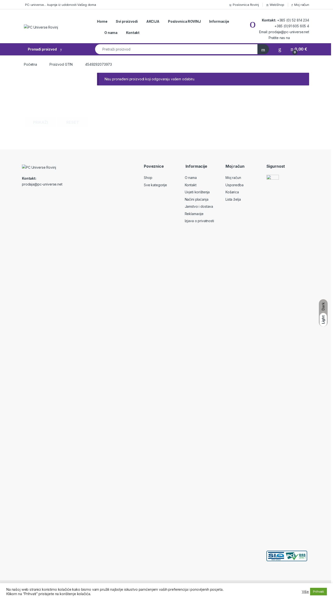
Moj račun (301, 5)
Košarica (232, 192)
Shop (148, 178)
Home (102, 21)
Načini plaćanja (196, 199)
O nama (111, 33)
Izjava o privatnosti (199, 221)
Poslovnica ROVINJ (184, 21)
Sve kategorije (155, 185)
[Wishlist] (279, 49)
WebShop (277, 5)
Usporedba (234, 185)
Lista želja (233, 199)
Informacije (219, 21)
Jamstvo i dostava (199, 206)
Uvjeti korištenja (197, 192)
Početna (30, 64)
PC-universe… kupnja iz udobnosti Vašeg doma (60, 5)
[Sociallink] (24, 194)
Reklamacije (194, 214)
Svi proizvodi (126, 21)
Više (305, 592)
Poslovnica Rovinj (246, 5)
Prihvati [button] (318, 591)
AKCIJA (152, 21)
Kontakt (132, 33)
